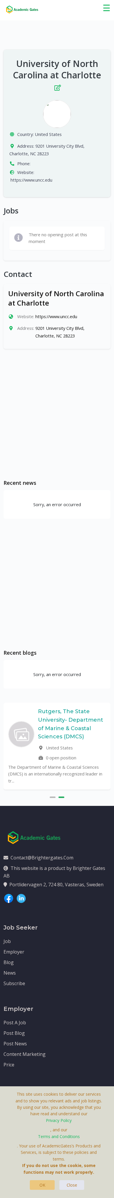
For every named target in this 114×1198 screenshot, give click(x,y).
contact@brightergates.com (42, 857)
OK (42, 1185)
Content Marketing (25, 1054)
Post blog (14, 1033)
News (10, 973)
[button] (52, 796)
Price (9, 1064)
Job (7, 941)
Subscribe (14, 983)
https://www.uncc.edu (31, 180)
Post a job (15, 1022)
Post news (15, 1043)
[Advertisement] (57, 414)
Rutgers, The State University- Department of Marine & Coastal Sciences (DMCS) (70, 724)
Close (72, 1185)
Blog (9, 962)
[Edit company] (57, 86)
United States (48, 134)
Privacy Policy (59, 1120)
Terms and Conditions (59, 1136)
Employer (14, 952)
